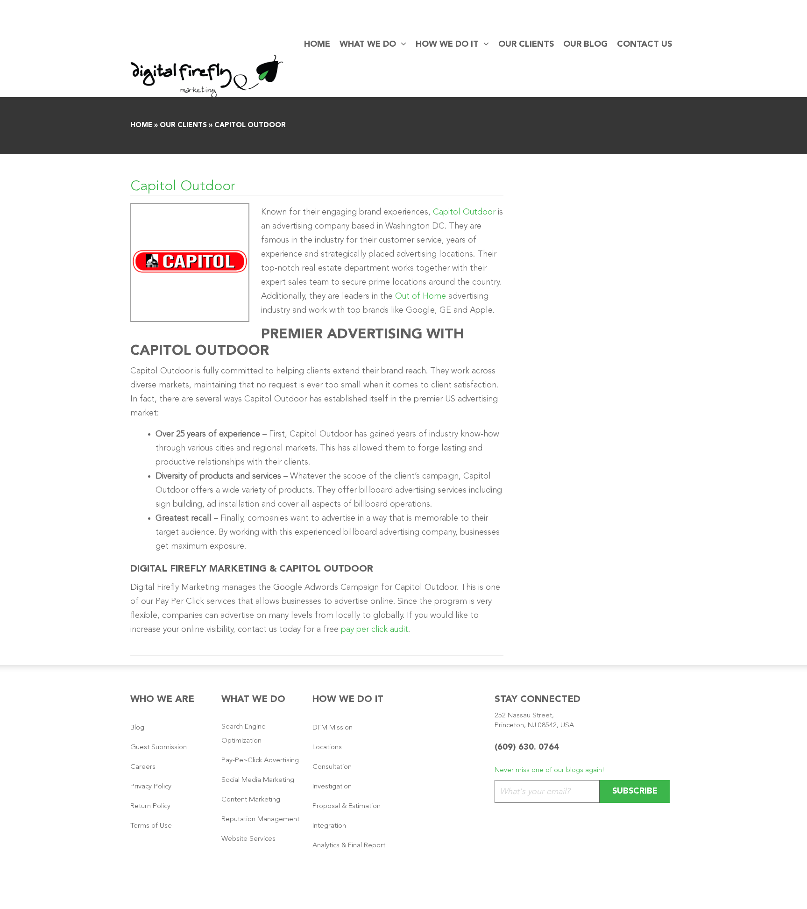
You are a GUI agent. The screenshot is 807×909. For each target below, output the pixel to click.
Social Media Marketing (257, 780)
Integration (329, 826)
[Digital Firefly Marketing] (206, 76)
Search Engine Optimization (243, 733)
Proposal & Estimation (346, 806)
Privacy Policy (150, 786)
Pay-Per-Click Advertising (260, 760)
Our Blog (585, 44)
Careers (143, 767)
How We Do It (447, 44)
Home (317, 44)
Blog (137, 727)
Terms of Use (151, 826)
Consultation (332, 767)
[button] (401, 44)
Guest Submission (158, 747)
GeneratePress (432, 892)
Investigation (332, 786)
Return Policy (150, 806)
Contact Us (644, 44)
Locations (327, 747)
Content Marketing (250, 799)
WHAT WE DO (368, 44)
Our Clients (526, 44)
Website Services (248, 839)
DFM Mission (332, 727)
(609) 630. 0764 (527, 747)
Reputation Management (260, 819)
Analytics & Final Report (348, 845)
